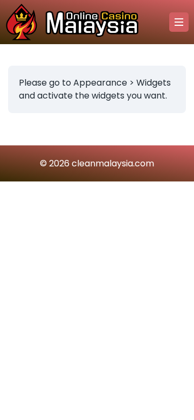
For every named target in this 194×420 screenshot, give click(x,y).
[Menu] (179, 22)
